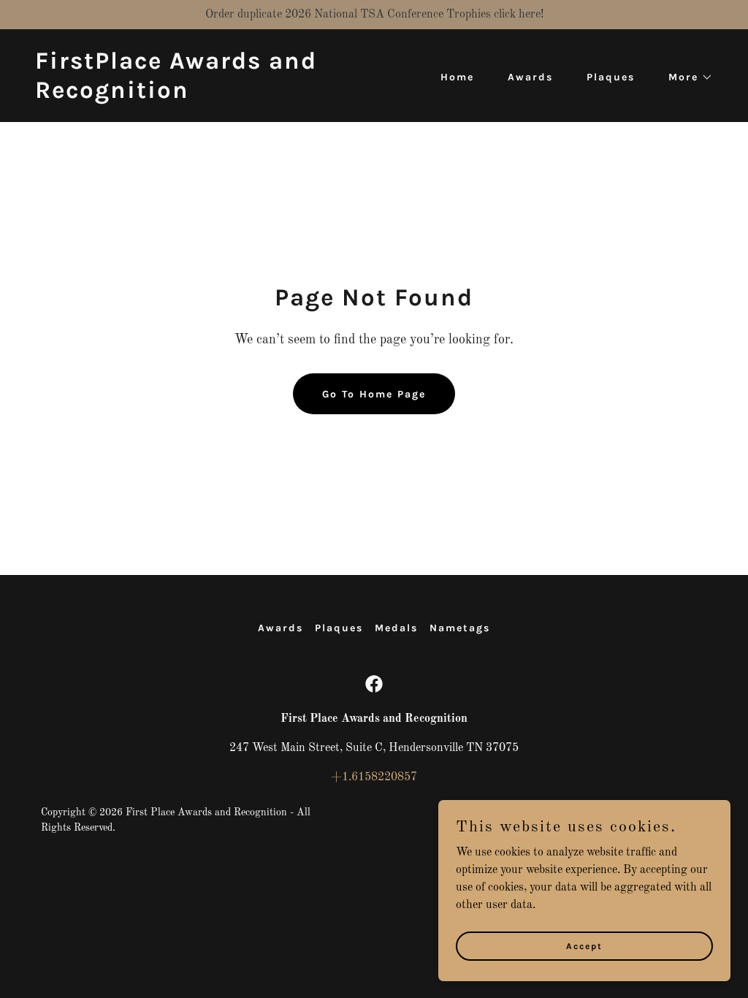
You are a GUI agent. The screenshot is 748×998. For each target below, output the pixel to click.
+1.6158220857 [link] (374, 777)
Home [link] (457, 77)
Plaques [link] (611, 77)
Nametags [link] (460, 628)
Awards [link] (530, 77)
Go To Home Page (374, 394)
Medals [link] (396, 628)
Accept (584, 945)
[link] (198, 95)
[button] (685, 77)
